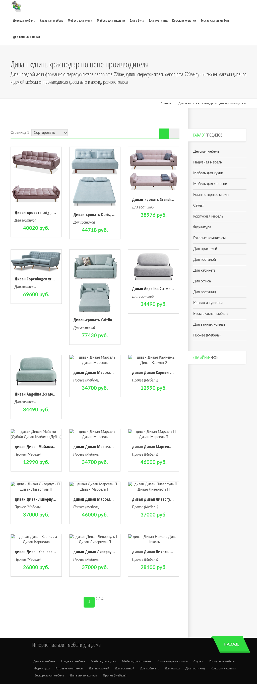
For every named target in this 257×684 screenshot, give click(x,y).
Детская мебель (206, 151)
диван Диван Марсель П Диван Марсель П (169, 446)
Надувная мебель (207, 162)
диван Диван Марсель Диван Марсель (106, 372)
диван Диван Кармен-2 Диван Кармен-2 (166, 372)
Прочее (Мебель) (86, 380)
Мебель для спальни (210, 184)
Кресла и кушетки (208, 303)
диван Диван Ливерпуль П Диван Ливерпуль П (55, 499)
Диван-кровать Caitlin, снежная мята (105, 320)
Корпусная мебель (208, 216)
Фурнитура (202, 227)
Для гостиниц (204, 292)
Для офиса (202, 281)
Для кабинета (204, 270)
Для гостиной (25, 220)
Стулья (198, 205)
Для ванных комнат (209, 324)
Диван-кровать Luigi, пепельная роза (47, 212)
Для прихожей (205, 249)
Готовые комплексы (209, 238)
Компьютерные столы (211, 195)
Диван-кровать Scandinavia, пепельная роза (170, 199)
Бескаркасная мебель (210, 314)
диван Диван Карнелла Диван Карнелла (49, 551)
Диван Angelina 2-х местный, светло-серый (170, 288)
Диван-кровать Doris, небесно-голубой (107, 214)
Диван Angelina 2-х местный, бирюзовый (50, 394)
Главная (165, 103)
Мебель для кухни (208, 173)
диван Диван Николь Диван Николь (163, 551)
